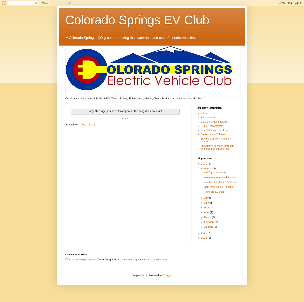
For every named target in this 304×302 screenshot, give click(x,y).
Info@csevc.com (157, 259)
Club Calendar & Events (214, 121)
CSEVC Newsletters (212, 126)
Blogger (167, 275)
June (207, 202)
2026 (204, 163)
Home (125, 118)
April (207, 212)
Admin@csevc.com (86, 259)
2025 (204, 233)
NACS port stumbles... (215, 172)
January (209, 226)
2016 (204, 237)
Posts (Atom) (88, 124)
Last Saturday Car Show (214, 130)
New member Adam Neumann (220, 177)
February (209, 222)
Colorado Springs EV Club (137, 20)
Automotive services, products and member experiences (217, 147)
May (206, 207)
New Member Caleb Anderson (220, 182)
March (208, 217)
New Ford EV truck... (214, 191)
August (208, 168)
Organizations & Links (213, 134)
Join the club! (208, 117)
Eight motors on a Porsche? (219, 186)
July (206, 197)
